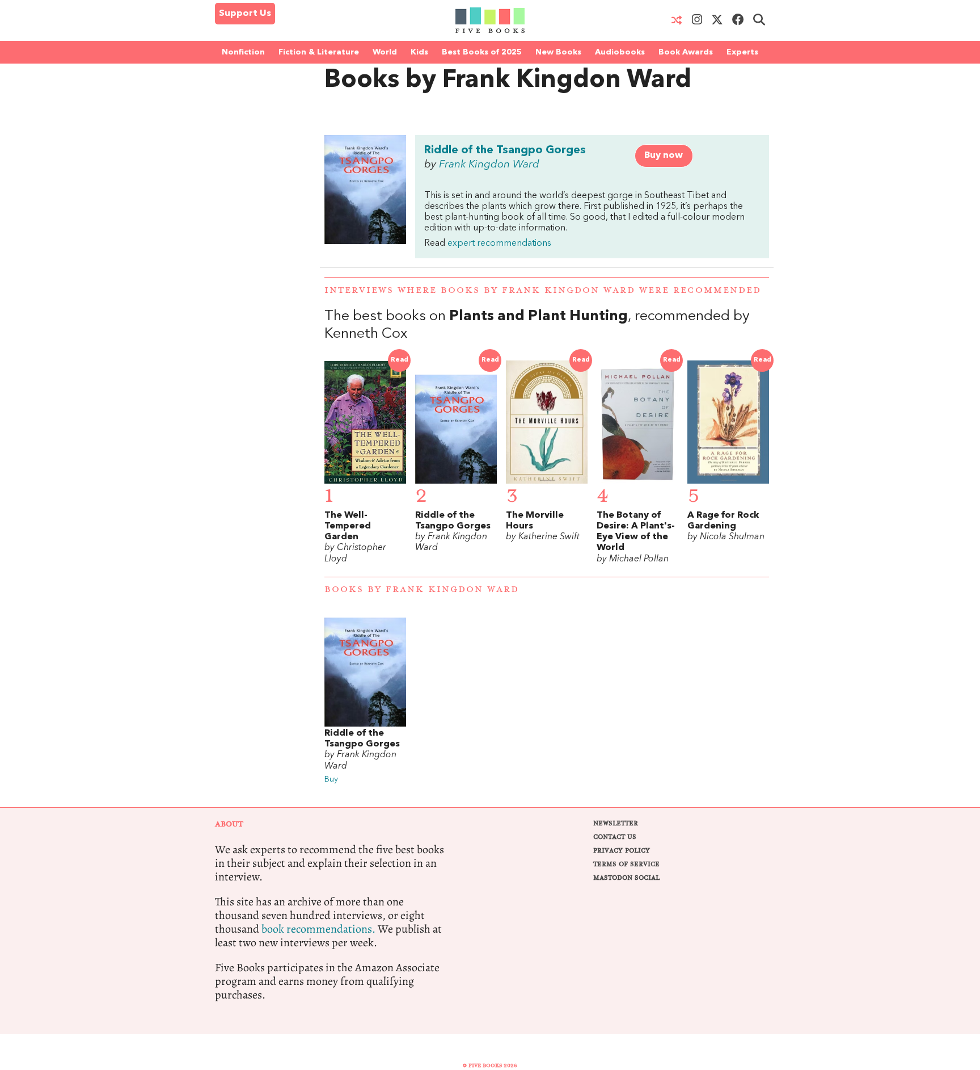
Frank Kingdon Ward (489, 164)
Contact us (614, 837)
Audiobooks (620, 52)
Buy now (663, 155)
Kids (419, 52)
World (385, 52)
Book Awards (685, 52)
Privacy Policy (621, 850)
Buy (331, 779)
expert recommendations (499, 243)
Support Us (245, 13)
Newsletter (615, 823)
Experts (742, 52)
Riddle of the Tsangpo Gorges (505, 150)
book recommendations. (318, 929)
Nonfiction (243, 52)
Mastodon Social (626, 878)
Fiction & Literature (318, 52)
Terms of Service (626, 864)
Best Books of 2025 (482, 52)
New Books (558, 52)
